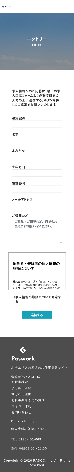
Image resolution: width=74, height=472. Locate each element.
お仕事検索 (19, 382)
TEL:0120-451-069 (26, 439)
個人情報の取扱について (29, 428)
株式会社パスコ (22, 376)
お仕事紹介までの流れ (28, 400)
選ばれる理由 (21, 394)
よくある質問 (21, 388)
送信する (37, 314)
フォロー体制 (21, 406)
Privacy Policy (22, 421)
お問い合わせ (21, 412)
